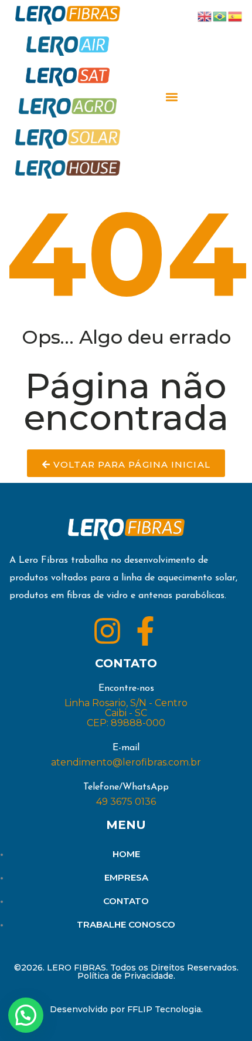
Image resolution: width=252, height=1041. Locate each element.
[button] (171, 97)
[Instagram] (107, 631)
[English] (205, 15)
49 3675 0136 (126, 801)
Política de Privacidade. (126, 976)
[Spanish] (235, 15)
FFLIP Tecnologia (164, 1009)
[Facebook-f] (145, 631)
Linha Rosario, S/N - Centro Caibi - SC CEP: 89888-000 (126, 712)
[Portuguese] (220, 15)
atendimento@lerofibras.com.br (126, 762)
